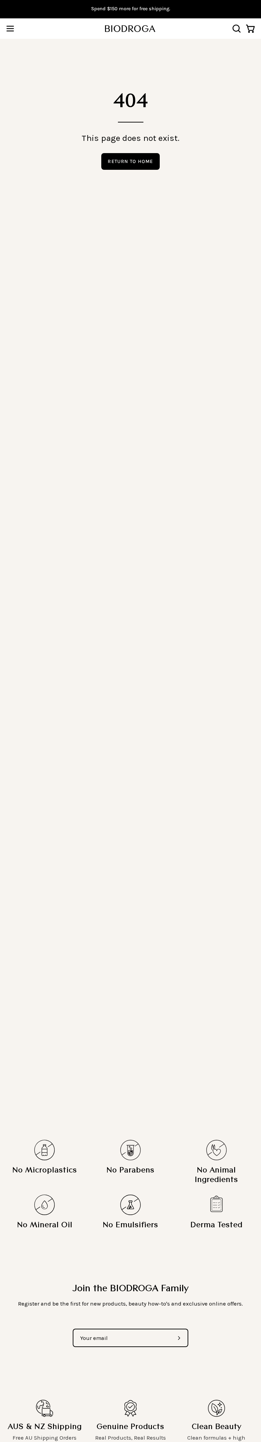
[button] (236, 28)
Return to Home (130, 161)
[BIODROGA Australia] (130, 28)
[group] (130, 9)
